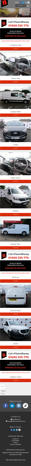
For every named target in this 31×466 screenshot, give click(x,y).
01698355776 (21, 5)
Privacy (15, 442)
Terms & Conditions (15, 444)
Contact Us (15, 439)
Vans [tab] (2, 386)
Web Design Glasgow (12, 460)
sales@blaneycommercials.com (16, 421)
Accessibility (15, 440)
